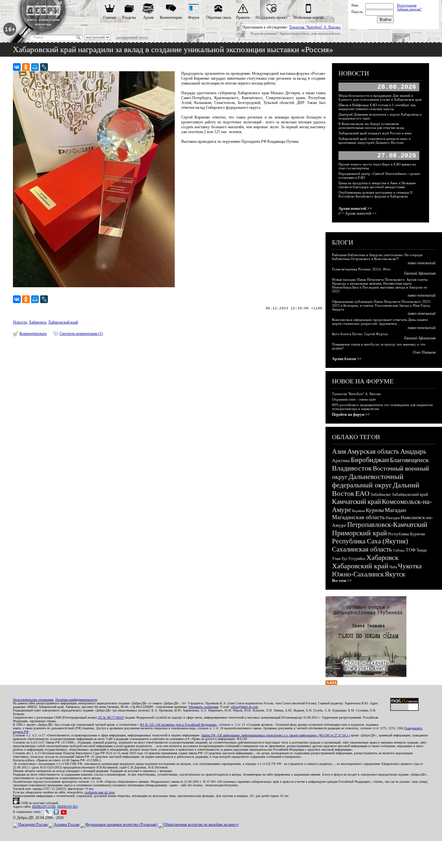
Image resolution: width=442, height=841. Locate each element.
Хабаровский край (63, 322)
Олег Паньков (424, 352)
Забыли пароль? (409, 9)
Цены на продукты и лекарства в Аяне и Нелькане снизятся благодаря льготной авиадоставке (377, 185)
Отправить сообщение (203, 707)
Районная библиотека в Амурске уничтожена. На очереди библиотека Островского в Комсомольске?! (377, 257)
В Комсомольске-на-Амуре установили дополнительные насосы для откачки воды (371, 126)
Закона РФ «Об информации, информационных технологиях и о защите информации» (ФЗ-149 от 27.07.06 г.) (275, 735)
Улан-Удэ (339, 558)
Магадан (395, 510)
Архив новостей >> (355, 208)
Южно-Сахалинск (358, 574)
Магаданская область (358, 517)
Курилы (375, 510)
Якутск (395, 574)
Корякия (358, 511)
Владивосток (352, 468)
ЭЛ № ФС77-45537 (111, 717)
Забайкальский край (410, 494)
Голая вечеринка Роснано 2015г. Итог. (362, 269)
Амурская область (373, 451)
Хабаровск (37, 322)
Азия (339, 451)
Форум (193, 17)
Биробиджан (370, 460)
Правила (243, 17)
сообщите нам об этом (99, 792)
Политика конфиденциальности (76, 699)
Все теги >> (342, 580)
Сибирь (399, 550)
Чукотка (410, 566)
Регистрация (406, 5)
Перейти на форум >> (351, 414)
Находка (393, 518)
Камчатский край (356, 502)
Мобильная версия (308, 17)
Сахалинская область (362, 549)
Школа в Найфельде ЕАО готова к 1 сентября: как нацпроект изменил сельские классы (376, 107)
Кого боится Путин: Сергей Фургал (360, 334)
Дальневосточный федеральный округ (367, 480)
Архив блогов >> (346, 359)
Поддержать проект (271, 17)
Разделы (129, 17)
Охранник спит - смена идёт (354, 399)
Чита (393, 567)
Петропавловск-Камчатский (387, 524)
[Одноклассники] (26, 67)
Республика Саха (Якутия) (370, 541)
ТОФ (410, 550)
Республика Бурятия (406, 533)
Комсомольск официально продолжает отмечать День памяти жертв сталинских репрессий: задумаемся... (380, 321)
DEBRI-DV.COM (43, 806)
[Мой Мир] (35, 67)
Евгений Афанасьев (420, 273)
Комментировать (33, 333)
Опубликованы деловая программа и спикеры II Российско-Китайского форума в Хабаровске (375, 194)
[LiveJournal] (44, 67)
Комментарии (171, 17)
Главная (109, 17)
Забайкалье (380, 494)
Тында (421, 550)
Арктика (341, 460)
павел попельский (422, 263)
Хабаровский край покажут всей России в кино (375, 133)
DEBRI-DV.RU (67, 806)
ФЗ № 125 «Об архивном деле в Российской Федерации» (178, 724)
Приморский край (359, 533)
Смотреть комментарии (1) (81, 333)
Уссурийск (356, 558)
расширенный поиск (132, 37)
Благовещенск (409, 459)
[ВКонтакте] (17, 67)
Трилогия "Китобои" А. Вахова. (315, 27)
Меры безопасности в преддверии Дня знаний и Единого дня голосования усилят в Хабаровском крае (380, 97)
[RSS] (331, 683)
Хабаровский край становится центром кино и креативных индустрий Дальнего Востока (374, 140)
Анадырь (413, 451)
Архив (148, 17)
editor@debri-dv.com (244, 707)
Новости (20, 322)
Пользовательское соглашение (33, 699)
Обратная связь (218, 17)
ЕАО (362, 493)
